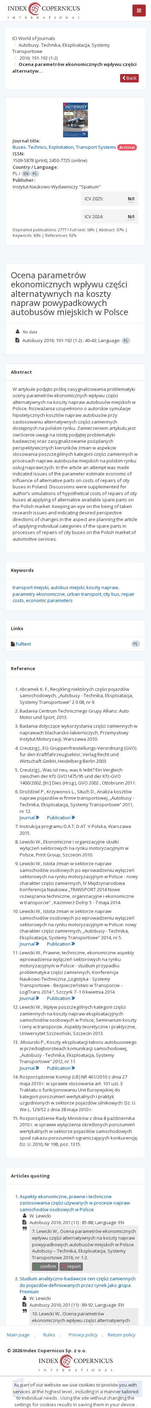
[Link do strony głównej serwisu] (43, 10)
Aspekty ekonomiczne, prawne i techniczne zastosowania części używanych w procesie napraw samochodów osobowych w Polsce (75, 1203)
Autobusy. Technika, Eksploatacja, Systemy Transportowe (61, 48)
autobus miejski (67, 587)
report (73, 1266)
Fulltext (23, 644)
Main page (18, 1335)
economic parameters (49, 600)
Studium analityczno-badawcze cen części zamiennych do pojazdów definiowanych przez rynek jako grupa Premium (78, 1285)
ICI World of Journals (33, 38)
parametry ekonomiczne (39, 594)
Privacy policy (83, 1335)
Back (131, 78)
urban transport (84, 594)
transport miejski (30, 587)
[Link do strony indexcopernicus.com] (75, 1362)
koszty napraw (102, 587)
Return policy (122, 1335)
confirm (47, 1266)
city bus (111, 594)
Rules (49, 1335)
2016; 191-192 (39, 58)
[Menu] (139, 10)
